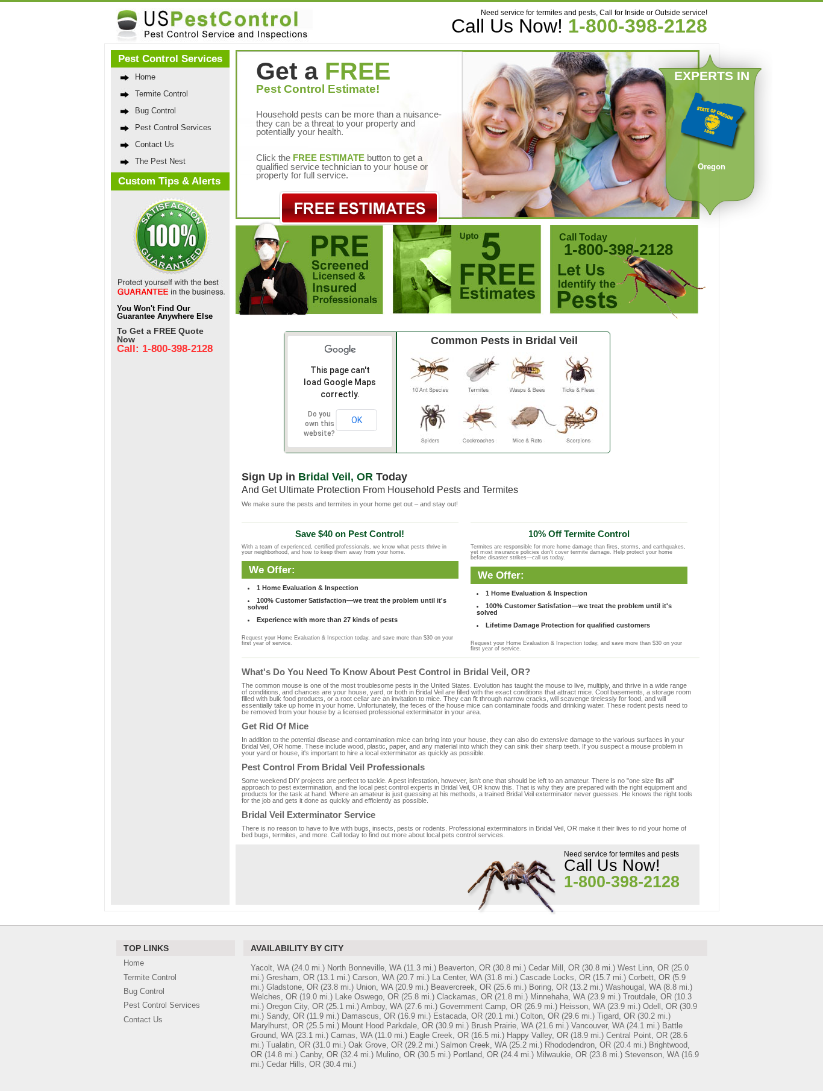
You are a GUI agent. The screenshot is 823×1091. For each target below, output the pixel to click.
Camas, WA (351, 1035)
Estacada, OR (458, 1015)
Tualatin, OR (288, 1044)
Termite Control (161, 93)
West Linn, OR (643, 967)
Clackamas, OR (464, 996)
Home (145, 76)
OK (356, 420)
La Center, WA (457, 977)
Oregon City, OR (295, 1006)
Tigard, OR (616, 1015)
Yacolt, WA (270, 967)
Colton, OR (540, 1015)
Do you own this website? (319, 424)
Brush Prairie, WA (502, 1025)
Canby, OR (319, 1054)
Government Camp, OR (481, 1006)
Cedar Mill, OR (554, 967)
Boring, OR (548, 987)
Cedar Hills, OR (293, 1064)
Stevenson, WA (652, 1054)
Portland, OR (475, 1054)
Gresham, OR (290, 977)
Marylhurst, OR (277, 1025)
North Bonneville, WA (364, 967)
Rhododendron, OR (578, 1044)
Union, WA (374, 987)
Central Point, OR (637, 1035)
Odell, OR (660, 1006)
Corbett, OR (649, 977)
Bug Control (155, 110)
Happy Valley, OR (537, 1035)
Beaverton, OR (464, 967)
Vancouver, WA (597, 1025)
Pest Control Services (173, 127)
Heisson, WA (582, 1006)
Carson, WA (373, 977)
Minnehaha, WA (557, 996)
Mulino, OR (395, 1054)
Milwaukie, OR (561, 1054)
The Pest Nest (160, 161)
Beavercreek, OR (461, 987)
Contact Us (154, 144)
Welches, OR (274, 996)
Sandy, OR (285, 1015)
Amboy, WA (381, 1006)
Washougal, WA (633, 987)
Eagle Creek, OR (439, 1035)
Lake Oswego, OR (367, 996)
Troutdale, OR (647, 996)
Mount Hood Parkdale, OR (387, 1025)
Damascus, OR (368, 1015)
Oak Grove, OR (375, 1044)
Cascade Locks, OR (555, 977)
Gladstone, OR (292, 987)
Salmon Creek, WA (473, 1044)
